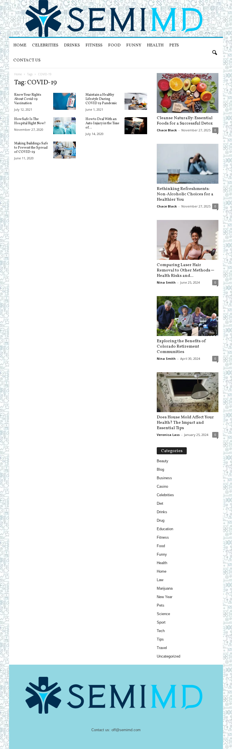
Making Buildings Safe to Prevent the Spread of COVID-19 (31, 147)
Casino (162, 486)
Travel (162, 648)
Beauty (162, 461)
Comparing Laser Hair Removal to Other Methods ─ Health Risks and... (185, 270)
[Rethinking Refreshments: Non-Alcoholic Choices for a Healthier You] (187, 164)
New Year (164, 597)
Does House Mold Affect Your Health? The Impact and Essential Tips (185, 422)
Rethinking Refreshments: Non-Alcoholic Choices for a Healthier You (185, 194)
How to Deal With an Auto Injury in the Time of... (102, 123)
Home (19, 45)
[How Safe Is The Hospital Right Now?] (64, 125)
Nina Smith (166, 282)
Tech (161, 631)
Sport (161, 622)
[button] (214, 53)
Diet (160, 503)
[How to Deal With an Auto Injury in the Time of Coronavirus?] (135, 125)
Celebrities (45, 45)
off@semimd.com (126, 730)
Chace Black (167, 130)
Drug (160, 520)
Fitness (93, 45)
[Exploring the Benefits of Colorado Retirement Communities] (187, 316)
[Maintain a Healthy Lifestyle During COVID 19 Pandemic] (135, 101)
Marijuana (165, 588)
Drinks (72, 45)
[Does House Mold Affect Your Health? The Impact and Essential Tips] (187, 392)
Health (155, 45)
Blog (160, 469)
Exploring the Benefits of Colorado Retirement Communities (181, 346)
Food (114, 45)
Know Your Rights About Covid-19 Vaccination (27, 99)
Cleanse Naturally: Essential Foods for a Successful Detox (185, 121)
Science (163, 614)
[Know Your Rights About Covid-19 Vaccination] (64, 101)
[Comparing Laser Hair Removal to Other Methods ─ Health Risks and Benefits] (187, 240)
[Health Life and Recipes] (116, 18)
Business (164, 478)
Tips (160, 639)
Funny (133, 45)
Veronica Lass (168, 435)
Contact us (26, 60)
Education (165, 529)
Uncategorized (168, 656)
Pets (174, 45)
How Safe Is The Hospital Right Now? (30, 121)
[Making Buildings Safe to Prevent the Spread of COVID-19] (64, 150)
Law (160, 580)
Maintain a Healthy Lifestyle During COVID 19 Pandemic (101, 99)
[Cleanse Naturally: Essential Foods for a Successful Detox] (187, 93)
